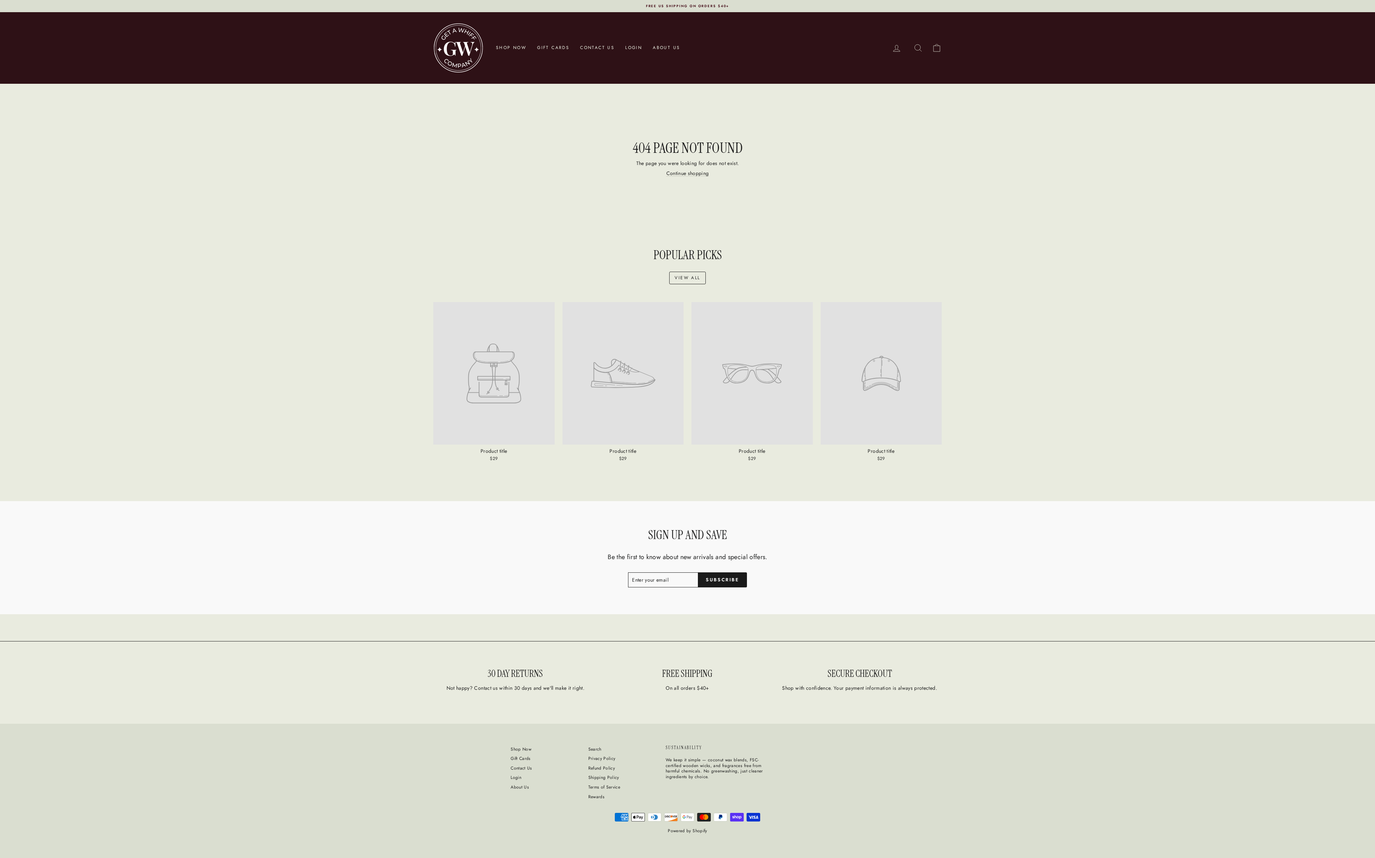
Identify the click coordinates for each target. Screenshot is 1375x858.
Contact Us (597, 47)
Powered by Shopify (687, 831)
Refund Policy (601, 768)
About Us (666, 47)
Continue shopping (687, 173)
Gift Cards (553, 47)
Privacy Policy (602, 758)
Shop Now (511, 47)
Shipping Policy (603, 777)
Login (633, 47)
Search (595, 749)
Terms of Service (604, 787)
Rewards (596, 797)
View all (687, 278)
